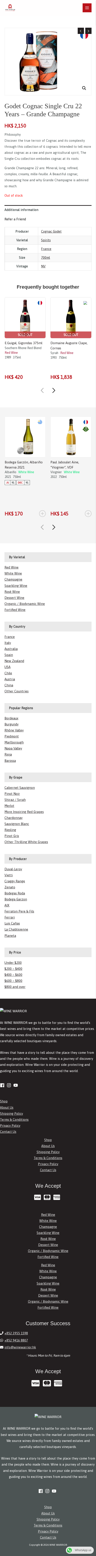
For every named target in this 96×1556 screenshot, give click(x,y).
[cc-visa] (38, 1197)
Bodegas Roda (14, 893)
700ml (45, 257)
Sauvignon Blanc (16, 824)
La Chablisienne (16, 929)
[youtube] (16, 1085)
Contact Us (8, 1131)
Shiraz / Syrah (15, 800)
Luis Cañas (12, 923)
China (8, 685)
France (46, 249)
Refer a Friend (15, 219)
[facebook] (3, 1085)
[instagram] (10, 1085)
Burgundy (11, 724)
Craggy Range (14, 881)
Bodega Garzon (15, 899)
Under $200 (13, 962)
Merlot (9, 806)
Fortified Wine (14, 610)
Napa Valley (13, 748)
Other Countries (16, 691)
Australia (11, 649)
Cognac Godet (51, 231)
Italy (7, 643)
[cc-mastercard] (48, 1197)
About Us (6, 1107)
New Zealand (14, 661)
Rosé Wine (12, 592)
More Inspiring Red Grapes (24, 812)
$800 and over (14, 987)
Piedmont (11, 736)
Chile (8, 673)
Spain (8, 655)
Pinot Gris (11, 836)
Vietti (8, 875)
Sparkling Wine (15, 585)
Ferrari (9, 917)
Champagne (13, 579)
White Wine (13, 573)
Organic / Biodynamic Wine (24, 604)
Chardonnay (13, 818)
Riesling (10, 830)
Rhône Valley (14, 730)
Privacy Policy (10, 1125)
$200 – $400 (13, 969)
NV (43, 266)
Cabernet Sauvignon (19, 787)
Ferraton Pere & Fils (19, 911)
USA (7, 667)
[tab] (48, 210)
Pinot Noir (12, 794)
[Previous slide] (42, 390)
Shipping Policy (11, 1113)
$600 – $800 (13, 981)
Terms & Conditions (14, 1119)
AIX (6, 905)
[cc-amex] (57, 1197)
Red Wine (11, 567)
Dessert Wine (14, 598)
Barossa (10, 760)
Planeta (10, 935)
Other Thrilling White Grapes (26, 842)
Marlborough (14, 742)
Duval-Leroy (13, 869)
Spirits (46, 240)
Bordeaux (11, 718)
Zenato (9, 887)
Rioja (8, 754)
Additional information (21, 210)
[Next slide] (53, 390)
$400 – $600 (13, 975)
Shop (4, 1101)
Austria (9, 679)
